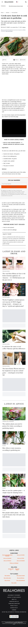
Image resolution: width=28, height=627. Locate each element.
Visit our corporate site (18, 622)
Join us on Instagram (7, 558)
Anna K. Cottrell (6, 27)
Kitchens (7, 12)
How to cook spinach (8, 227)
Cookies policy (14, 607)
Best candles (14, 582)
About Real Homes (17, 569)
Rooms (2, 12)
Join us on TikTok (20, 558)
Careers (14, 609)
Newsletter (23, 59)
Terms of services (16, 190)
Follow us (16, 59)
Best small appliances (21, 580)
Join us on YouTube (20, 554)
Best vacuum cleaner (21, 575)
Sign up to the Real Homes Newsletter (7, 555)
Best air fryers (7, 580)
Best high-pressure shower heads (16, 6)
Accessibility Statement (14, 595)
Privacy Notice (18, 191)
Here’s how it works (9, 31)
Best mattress (7, 575)
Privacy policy (14, 605)
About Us (14, 599)
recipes (12, 115)
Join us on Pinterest (7, 560)
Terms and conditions (14, 603)
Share (5, 59)
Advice (24, 27)
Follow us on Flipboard (14, 563)
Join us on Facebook (21, 560)
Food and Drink (14, 12)
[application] (14, 127)
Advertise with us (10, 569)
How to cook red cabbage (10, 229)
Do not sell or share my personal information (14, 611)
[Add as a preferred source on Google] (14, 616)
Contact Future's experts (14, 597)
